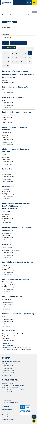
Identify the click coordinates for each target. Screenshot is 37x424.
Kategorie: (5, 34)
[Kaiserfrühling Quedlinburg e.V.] (18, 90)
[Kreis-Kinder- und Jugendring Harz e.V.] (18, 268)
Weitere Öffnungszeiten (11, 402)
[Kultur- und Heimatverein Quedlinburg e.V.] (18, 320)
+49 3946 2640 (6, 343)
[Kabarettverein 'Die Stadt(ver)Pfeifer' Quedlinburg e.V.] (18, 78)
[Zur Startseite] (7, 3)
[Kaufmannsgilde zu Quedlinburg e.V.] (18, 117)
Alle (8, 66)
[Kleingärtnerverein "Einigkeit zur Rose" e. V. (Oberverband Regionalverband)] (18, 213)
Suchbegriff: (6, 27)
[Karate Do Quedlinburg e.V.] (18, 102)
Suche (6, 43)
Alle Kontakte (8, 375)
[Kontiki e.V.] (18, 251)
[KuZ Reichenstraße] (18, 340)
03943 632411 (6, 291)
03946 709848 (6, 179)
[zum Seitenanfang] (34, 421)
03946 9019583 (6, 347)
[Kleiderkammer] (18, 192)
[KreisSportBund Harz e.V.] (18, 302)
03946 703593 (6, 274)
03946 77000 (6, 199)
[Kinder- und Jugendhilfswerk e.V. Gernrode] (18, 135)
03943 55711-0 (6, 309)
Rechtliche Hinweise (8, 419)
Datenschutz (6, 412)
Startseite (5, 15)
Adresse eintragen (19, 43)
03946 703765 (6, 107)
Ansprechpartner (9, 400)
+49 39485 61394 (7, 142)
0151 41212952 (6, 326)
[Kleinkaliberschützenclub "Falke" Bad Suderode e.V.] (18, 234)
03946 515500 (6, 257)
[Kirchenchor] (18, 175)
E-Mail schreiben (7, 92)
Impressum (5, 406)
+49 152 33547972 (7, 122)
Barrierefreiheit (7, 409)
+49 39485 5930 (7, 164)
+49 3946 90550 (7, 368)
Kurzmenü (13, 15)
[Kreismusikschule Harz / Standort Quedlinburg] (18, 285)
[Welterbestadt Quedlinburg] (18, 366)
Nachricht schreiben (8, 372)
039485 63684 (6, 223)
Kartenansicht (9, 47)
